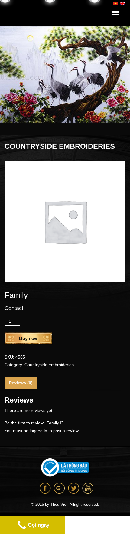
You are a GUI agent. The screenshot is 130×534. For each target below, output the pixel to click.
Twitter (73, 488)
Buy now (28, 338)
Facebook (45, 488)
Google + (59, 488)
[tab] (21, 383)
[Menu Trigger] (115, 13)
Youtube (87, 488)
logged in (38, 430)
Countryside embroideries (49, 364)
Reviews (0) (21, 382)
